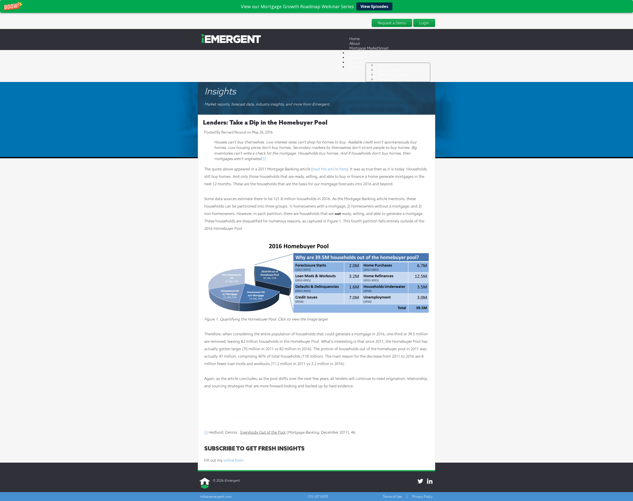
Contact (356, 67)
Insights (356, 57)
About (354, 43)
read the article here (330, 169)
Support (356, 62)
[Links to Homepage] (229, 42)
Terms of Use (392, 497)
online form (233, 460)
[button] (316, 6)
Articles (384, 65)
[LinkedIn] (429, 481)
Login (424, 23)
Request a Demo (392, 23)
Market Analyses (392, 74)
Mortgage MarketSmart (369, 48)
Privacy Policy (422, 497)
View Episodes (374, 6)
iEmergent (232, 480)
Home (354, 38)
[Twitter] (420, 481)
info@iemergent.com (216, 497)
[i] (264, 158)
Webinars (386, 79)
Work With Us (361, 53)
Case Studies (389, 70)
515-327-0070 (318, 497)
